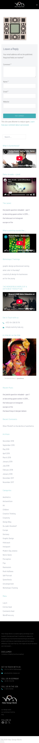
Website (6, 101)
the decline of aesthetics (25, 426)
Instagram (6, 546)
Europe (5, 530)
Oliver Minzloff (8, 426)
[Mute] (31, 166)
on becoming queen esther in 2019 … (16, 214)
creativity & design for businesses (15, 274)
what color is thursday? (11, 270)
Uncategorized (8, 584)
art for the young (9, 278)
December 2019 (8, 441)
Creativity (6, 518)
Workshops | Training (10, 588)
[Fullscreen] (34, 166)
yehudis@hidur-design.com (12, 673)
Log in (5, 603)
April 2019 (6, 453)
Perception (7, 559)
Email (5, 91)
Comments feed (8, 611)
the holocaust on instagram (13, 218)
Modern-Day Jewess (10, 551)
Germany (6, 534)
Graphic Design (8, 538)
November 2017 (8, 482)
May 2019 (6, 449)
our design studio (6, 709)
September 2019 (9, 445)
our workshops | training (8, 712)
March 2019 (7, 457)
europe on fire (8, 222)
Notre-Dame (7, 555)
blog (2, 714)
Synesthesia (7, 579)
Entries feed (7, 607)
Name (6, 81)
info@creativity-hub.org (14, 327)
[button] (19, 187)
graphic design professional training (16, 266)
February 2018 (8, 470)
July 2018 (6, 465)
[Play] (5, 166)
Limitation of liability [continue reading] (12, 654)
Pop (4, 563)
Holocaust (6, 542)
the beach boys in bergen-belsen (14, 411)
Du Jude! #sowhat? (10, 526)
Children (6, 509)
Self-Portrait (7, 575)
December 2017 (8, 478)
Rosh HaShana (8, 571)
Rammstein (7, 567)
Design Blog (7, 522)
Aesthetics (7, 497)
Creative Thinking (9, 513)
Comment (7, 64)
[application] (19, 158)
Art (4, 505)
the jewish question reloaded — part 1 (16, 210)
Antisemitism (7, 501)
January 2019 (7, 461)
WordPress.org (8, 615)
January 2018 (7, 474)
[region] (19, 359)
